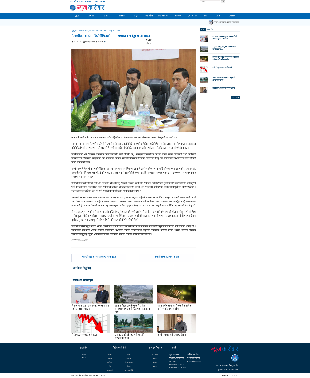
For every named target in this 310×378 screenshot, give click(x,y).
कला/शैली (149, 16)
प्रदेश (136, 16)
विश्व (205, 16)
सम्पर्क (155, 358)
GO (223, 1)
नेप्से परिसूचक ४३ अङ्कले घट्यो (84, 335)
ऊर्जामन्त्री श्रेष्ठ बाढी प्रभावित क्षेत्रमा (172, 335)
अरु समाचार (235, 97)
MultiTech (235, 375)
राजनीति (107, 16)
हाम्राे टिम (84, 348)
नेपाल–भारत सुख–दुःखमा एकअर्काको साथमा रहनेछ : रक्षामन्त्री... (225, 37)
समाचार (110, 354)
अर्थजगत (91, 16)
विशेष (155, 362)
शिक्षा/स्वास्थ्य (163, 16)
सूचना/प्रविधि (193, 16)
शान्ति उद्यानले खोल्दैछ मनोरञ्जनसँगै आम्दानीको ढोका (129, 336)
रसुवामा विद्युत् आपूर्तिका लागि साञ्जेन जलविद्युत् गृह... (224, 48)
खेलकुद (178, 16)
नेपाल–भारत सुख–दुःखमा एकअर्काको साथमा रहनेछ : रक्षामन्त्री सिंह (232, 22)
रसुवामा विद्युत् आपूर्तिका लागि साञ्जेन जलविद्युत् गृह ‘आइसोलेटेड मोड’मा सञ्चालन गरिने (132, 309)
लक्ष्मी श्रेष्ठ (83, 358)
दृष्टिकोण (122, 16)
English (232, 16)
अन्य (218, 16)
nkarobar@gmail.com (177, 364)
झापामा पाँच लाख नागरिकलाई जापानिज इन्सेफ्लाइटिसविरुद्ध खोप (174, 307)
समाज (110, 358)
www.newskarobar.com (177, 367)
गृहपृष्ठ (77, 16)
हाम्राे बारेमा (155, 354)
